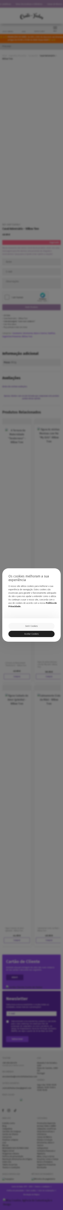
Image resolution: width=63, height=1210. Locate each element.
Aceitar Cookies (31, 634)
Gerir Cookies (31, 626)
